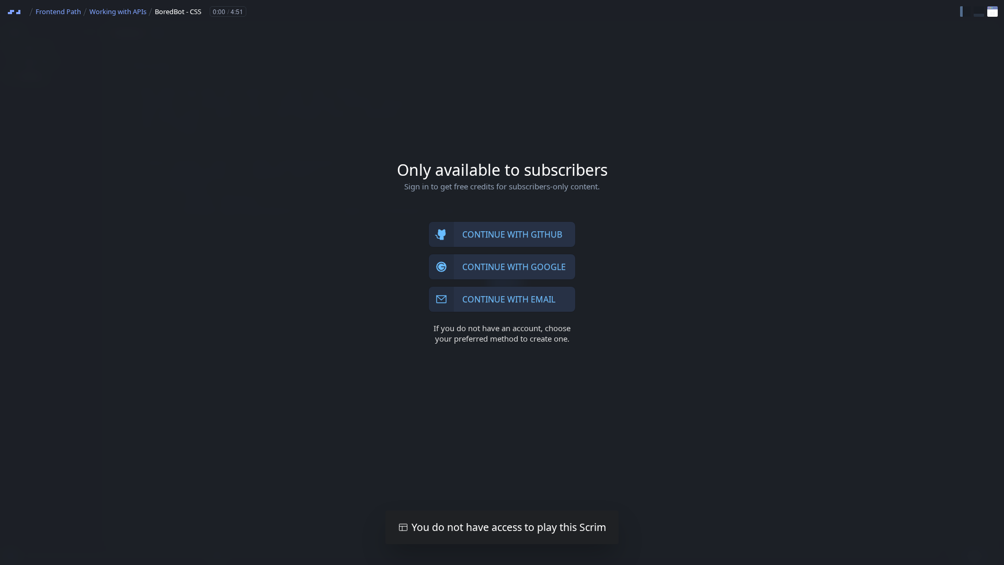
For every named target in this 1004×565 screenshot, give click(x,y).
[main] (502, 282)
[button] (965, 11)
